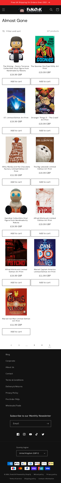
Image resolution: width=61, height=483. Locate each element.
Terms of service (16, 479)
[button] (3, 10)
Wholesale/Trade (13, 405)
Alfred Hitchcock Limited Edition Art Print (45, 219)
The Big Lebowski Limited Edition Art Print (45, 168)
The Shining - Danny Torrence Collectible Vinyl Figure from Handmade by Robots (16, 68)
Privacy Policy (12, 393)
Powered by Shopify (23, 474)
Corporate (10, 361)
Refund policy (39, 474)
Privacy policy (52, 474)
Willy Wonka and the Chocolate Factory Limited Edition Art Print (16, 169)
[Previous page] (11, 345)
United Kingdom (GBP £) (29, 453)
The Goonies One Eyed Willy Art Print (45, 67)
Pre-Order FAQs (13, 399)
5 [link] (49, 345)
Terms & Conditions (15, 380)
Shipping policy (30, 479)
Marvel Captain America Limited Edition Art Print (45, 270)
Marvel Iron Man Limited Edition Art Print (16, 320)
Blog (8, 354)
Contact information (46, 479)
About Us (10, 367)
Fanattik (13, 474)
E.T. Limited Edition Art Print (16, 118)
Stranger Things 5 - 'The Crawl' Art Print (44, 119)
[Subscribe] (48, 423)
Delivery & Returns (14, 386)
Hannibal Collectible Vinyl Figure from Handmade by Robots (16, 220)
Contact (9, 373)
